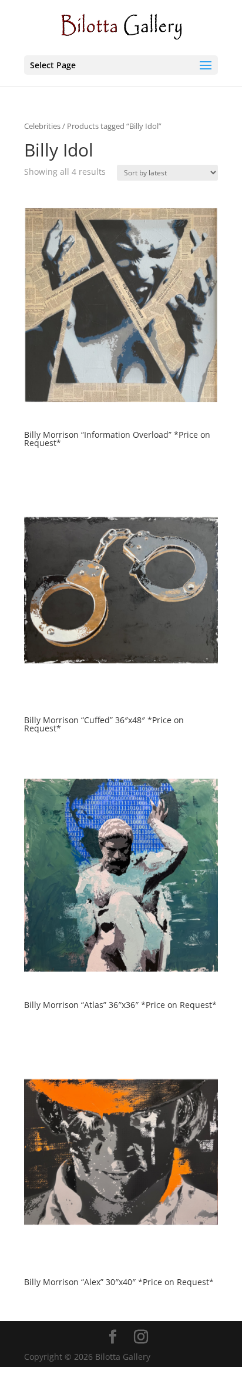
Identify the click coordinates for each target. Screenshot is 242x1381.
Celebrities (42, 126)
